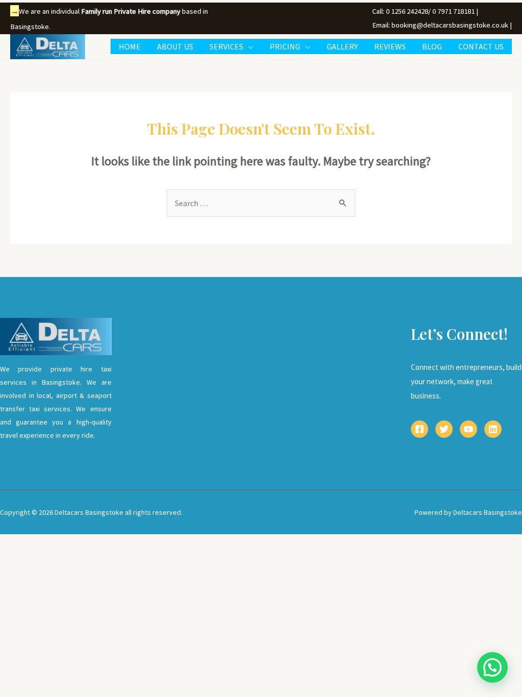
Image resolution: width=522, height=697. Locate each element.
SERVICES (226, 46)
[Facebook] (419, 429)
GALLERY (342, 46)
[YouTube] (468, 429)
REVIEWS (390, 46)
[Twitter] (444, 429)
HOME (130, 46)
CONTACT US (481, 46)
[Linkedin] (493, 429)
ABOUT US (175, 46)
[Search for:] (261, 203)
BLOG (432, 46)
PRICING (285, 46)
